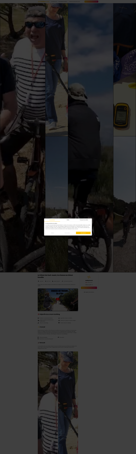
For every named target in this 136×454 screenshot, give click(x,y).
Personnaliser (67, 232)
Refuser (52, 232)
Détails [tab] (68, 219)
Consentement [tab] (52, 219)
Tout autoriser (83, 232)
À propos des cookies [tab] (84, 219)
